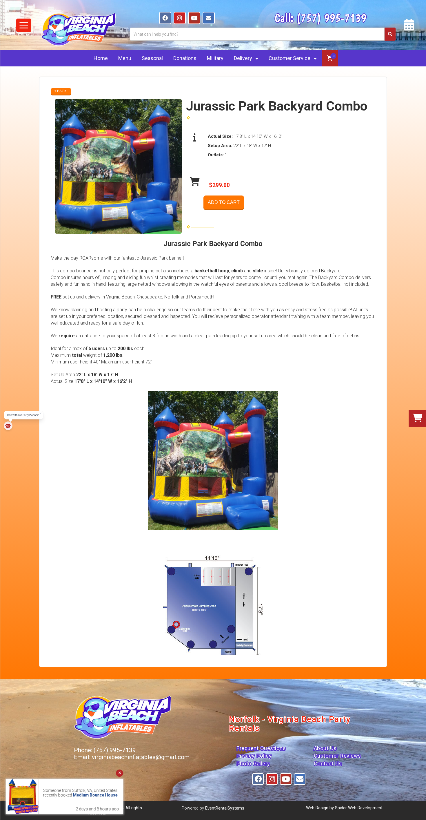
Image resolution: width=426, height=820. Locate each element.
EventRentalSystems (224, 808)
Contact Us (328, 764)
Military (215, 58)
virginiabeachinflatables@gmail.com (141, 757)
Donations (184, 58)
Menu (124, 58)
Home (101, 58)
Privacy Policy (254, 756)
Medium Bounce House (95, 795)
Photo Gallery (253, 764)
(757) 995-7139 (331, 18)
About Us (325, 748)
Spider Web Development (359, 807)
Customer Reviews (337, 756)
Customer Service (290, 58)
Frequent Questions (261, 748)
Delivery (243, 58)
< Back (60, 91)
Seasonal (152, 58)
